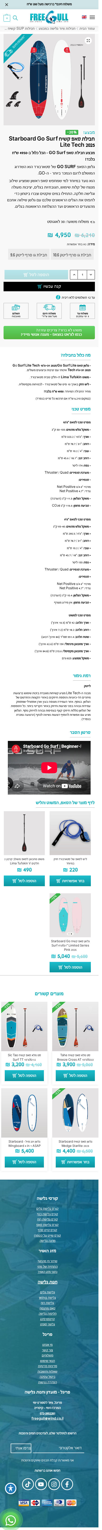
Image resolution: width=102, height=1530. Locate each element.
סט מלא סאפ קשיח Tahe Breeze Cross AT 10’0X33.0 (75, 1057)
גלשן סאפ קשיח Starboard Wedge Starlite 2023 (75, 1144)
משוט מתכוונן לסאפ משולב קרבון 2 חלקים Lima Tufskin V (24, 861)
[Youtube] (41, 1484)
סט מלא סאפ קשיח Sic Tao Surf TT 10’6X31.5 (24, 1057)
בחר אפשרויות (73, 881)
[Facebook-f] (67, 1484)
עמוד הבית (87, 28)
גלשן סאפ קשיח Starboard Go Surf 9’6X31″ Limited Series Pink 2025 (70, 945)
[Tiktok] (28, 1484)
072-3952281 (47, 1413)
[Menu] (88, 17)
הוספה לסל (39, 275)
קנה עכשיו (52, 286)
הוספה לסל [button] (27, 881)
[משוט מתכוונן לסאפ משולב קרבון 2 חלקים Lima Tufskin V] (24, 833)
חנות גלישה (47, 1282)
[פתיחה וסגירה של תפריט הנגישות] (10, 1488)
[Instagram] (54, 1484)
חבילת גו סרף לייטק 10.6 (72, 255)
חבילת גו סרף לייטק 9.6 (28, 255)
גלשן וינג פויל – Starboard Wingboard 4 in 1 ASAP (24, 1144)
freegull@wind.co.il (48, 1418)
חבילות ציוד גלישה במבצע (57, 28)
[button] (7, 18)
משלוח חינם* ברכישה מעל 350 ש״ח (49, 4)
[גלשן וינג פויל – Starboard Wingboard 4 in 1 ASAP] (24, 1113)
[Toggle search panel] (16, 17)
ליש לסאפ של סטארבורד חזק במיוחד (70, 861)
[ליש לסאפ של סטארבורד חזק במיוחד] (70, 833)
